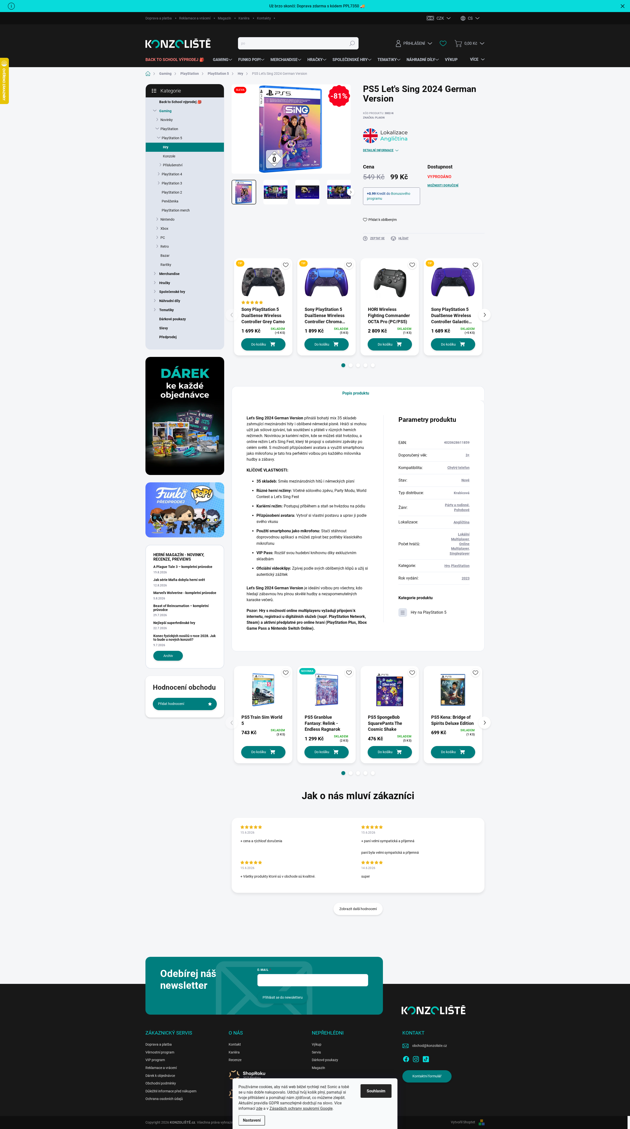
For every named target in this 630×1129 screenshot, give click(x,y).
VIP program (155, 1060)
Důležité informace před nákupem (170, 1091)
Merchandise (169, 274)
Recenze (235, 1060)
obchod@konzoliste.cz (429, 1046)
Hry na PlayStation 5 (428, 612)
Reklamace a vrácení (194, 18)
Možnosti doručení (442, 185)
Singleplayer (460, 553)
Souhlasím (376, 1091)
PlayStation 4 (172, 174)
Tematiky (166, 310)
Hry (165, 147)
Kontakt (235, 1044)
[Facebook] (406, 1058)
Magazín (224, 18)
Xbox (164, 228)
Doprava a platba (158, 18)
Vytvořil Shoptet (463, 1122)
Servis (316, 1052)
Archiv (168, 656)
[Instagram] (416, 1058)
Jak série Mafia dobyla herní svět (179, 580)
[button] (343, 365)
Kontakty (264, 18)
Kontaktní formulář (426, 1076)
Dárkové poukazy (172, 319)
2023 (466, 578)
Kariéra (244, 18)
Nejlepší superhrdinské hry (174, 623)
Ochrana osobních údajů (164, 1099)
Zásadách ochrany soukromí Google (300, 1108)
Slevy (163, 328)
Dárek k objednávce (160, 1076)
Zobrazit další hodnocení (358, 909)
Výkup (316, 1044)
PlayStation (169, 129)
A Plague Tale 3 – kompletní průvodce (182, 567)
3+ (468, 455)
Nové (465, 480)
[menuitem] (176, 59)
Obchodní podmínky (160, 1083)
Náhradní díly (169, 301)
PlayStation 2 (172, 192)
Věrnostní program (159, 1052)
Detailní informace (378, 150)
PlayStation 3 (172, 183)
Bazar (165, 256)
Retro (164, 246)
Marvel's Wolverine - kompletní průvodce (184, 593)
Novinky (166, 120)
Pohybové (462, 510)
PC (162, 238)
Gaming (165, 111)
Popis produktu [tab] (355, 393)
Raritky (165, 265)
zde (259, 1108)
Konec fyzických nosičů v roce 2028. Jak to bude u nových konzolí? (184, 637)
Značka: (374, 117)
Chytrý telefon (458, 468)
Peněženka (170, 201)
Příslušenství (172, 165)
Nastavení (252, 1120)
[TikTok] (425, 1058)
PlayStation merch (176, 210)
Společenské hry (172, 292)
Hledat (352, 43)
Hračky (164, 283)
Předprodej (168, 337)
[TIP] (263, 282)
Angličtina (462, 522)
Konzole (169, 156)
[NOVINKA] (326, 689)
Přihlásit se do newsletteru (283, 997)
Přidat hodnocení (171, 704)
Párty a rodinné (457, 505)
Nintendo (167, 219)
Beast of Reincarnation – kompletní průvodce (181, 607)
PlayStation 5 (172, 138)
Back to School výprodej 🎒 (180, 102)
